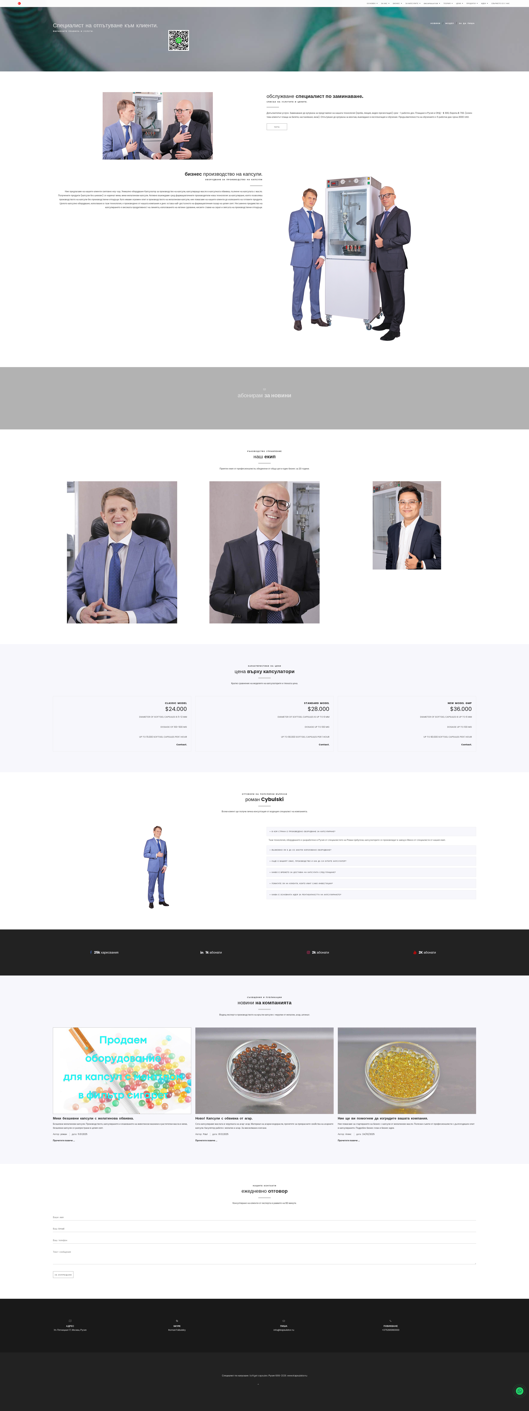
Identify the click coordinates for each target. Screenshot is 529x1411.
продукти (471, 3)
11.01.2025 (82, 1134)
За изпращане (63, 1275)
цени (458, 3)
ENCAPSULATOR (431, 3)
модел (449, 23)
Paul (205, 1134)
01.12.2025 (223, 1134)
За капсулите (411, 3)
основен (371, 3)
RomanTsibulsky (177, 1330)
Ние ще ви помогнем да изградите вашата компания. (383, 1118)
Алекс (348, 1134)
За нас (384, 3)
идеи (483, 3)
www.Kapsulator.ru (297, 1375)
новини (435, 23)
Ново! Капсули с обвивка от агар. (224, 1118)
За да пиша (467, 23)
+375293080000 (390, 1330)
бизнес (396, 3)
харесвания (106, 952)
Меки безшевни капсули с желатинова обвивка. (93, 1118)
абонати (214, 952)
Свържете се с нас (500, 3)
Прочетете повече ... (64, 1140)
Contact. (181, 744)
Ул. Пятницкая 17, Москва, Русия (70, 1330)
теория (447, 3)
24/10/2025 (368, 1134)
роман (63, 1134)
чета (277, 127)
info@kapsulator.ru (284, 1330)
